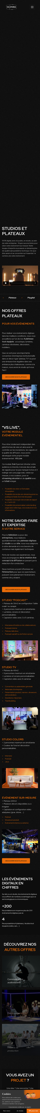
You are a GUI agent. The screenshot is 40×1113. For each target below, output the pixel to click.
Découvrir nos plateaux (16, 377)
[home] (11, 7)
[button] (32, 7)
